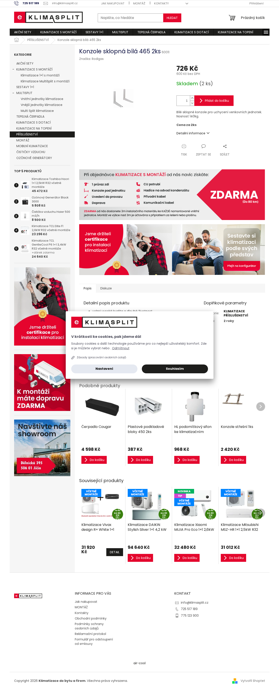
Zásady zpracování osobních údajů (101, 357)
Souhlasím (175, 368)
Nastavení (104, 368)
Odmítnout (120, 348)
